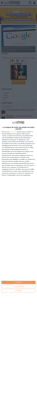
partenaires (12, 131)
